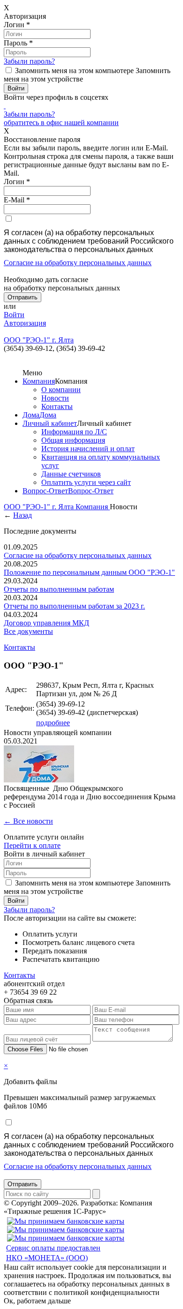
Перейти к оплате (32, 845)
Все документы (28, 631)
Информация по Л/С (74, 432)
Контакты (57, 406)
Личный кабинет (50, 423)
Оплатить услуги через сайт (86, 482)
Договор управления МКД (46, 623)
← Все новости (28, 821)
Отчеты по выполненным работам (59, 589)
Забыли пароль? (29, 61)
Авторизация (25, 323)
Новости (55, 398)
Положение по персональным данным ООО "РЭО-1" (89, 572)
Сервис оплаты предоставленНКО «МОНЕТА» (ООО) (53, 1253)
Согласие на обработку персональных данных (78, 263)
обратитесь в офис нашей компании (61, 122)
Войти (14, 315)
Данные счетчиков (71, 474)
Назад (22, 515)
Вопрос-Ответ (45, 491)
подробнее (53, 723)
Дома (31, 415)
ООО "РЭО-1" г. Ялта (40, 507)
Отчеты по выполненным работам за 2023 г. (74, 606)
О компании (61, 390)
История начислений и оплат (88, 449)
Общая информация (73, 440)
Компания (39, 381)
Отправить (23, 1184)
